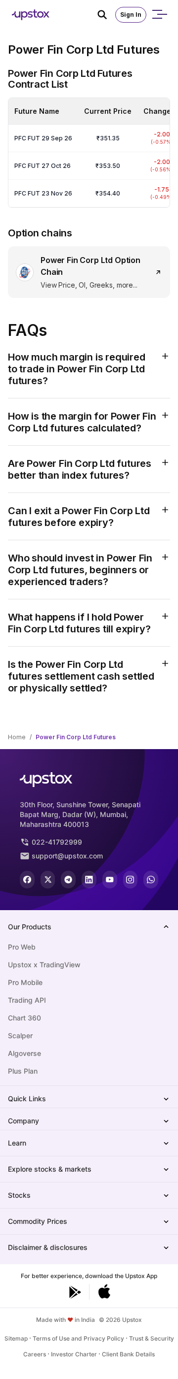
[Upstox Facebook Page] (27, 879)
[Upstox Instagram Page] (130, 879)
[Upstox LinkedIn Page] (89, 879)
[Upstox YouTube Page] (109, 879)
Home (17, 737)
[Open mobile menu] (159, 15)
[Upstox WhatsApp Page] (150, 879)
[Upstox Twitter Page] (48, 879)
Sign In (130, 14)
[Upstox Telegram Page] (68, 879)
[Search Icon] (106, 15)
